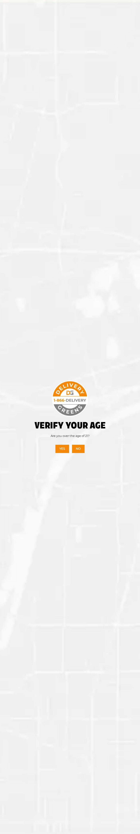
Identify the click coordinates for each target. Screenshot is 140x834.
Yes (62, 448)
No (78, 448)
